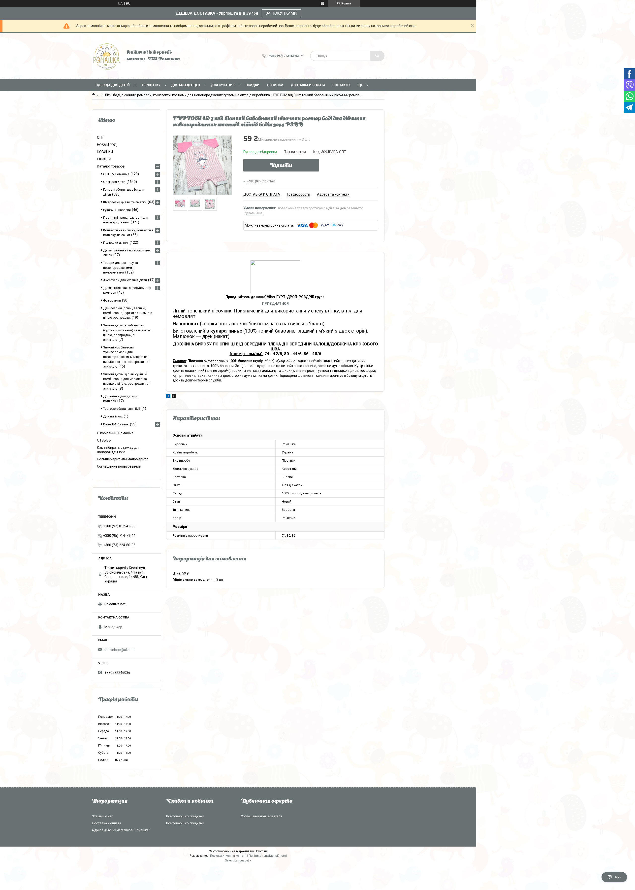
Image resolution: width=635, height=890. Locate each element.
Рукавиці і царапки (117, 210)
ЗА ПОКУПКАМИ (281, 13)
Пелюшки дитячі (115, 242)
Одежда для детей (112, 85)
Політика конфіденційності (268, 855)
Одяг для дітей (114, 182)
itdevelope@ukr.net (119, 650)
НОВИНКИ (275, 85)
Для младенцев (185, 85)
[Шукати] (377, 56)
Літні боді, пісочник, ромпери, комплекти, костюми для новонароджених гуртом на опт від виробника (187, 95)
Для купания (223, 85)
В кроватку (150, 85)
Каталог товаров (111, 166)
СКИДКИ (252, 85)
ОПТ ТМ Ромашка (116, 174)
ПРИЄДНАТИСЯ (275, 304)
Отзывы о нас (102, 816)
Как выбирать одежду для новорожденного (118, 449)
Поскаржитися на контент (228, 855)
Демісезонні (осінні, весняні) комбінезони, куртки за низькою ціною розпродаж (127, 312)
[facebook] (168, 397)
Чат (618, 877)
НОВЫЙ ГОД (107, 145)
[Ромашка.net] (107, 56)
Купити (281, 165)
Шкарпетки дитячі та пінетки (125, 202)
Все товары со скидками (185, 816)
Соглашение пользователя (119, 466)
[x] (174, 397)
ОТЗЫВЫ (104, 440)
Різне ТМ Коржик (116, 424)
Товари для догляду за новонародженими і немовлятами (120, 267)
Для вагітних (113, 416)
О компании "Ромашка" (116, 433)
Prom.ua (262, 851)
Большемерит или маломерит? (122, 459)
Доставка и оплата (308, 85)
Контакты (341, 85)
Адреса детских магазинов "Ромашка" (121, 830)
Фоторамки (112, 300)
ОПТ (100, 137)
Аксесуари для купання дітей (125, 280)
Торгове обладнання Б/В (121, 409)
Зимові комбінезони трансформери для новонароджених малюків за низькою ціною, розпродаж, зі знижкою (126, 356)
